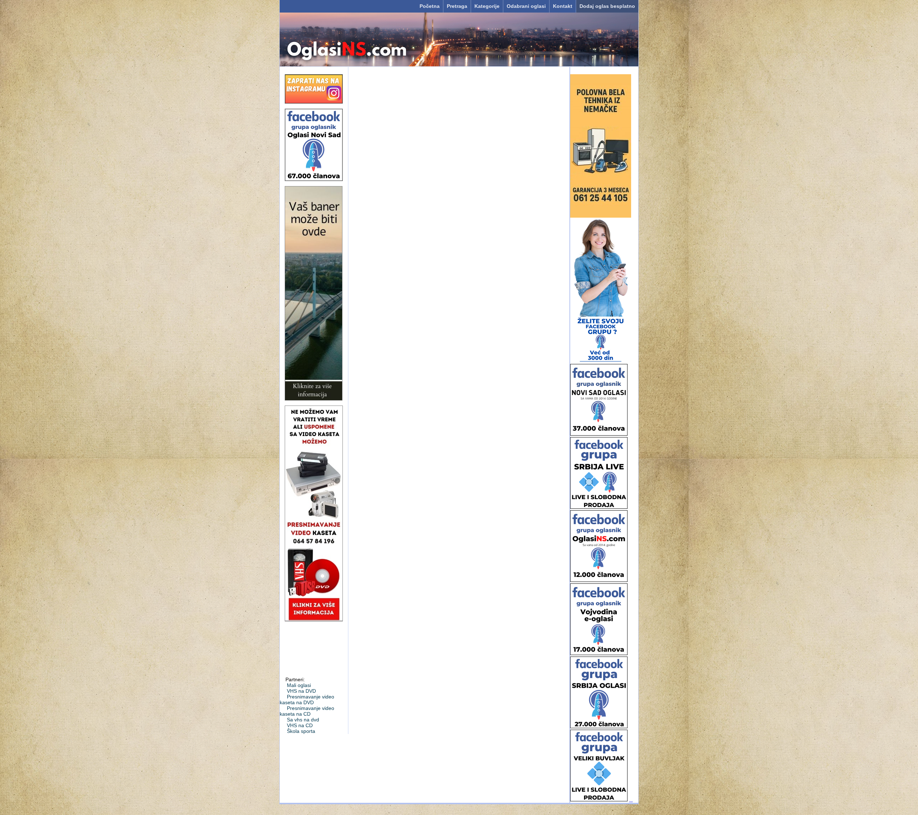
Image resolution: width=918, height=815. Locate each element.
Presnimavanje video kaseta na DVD (307, 699)
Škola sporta (301, 731)
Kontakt (562, 6)
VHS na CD (300, 725)
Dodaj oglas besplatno (607, 6)
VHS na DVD (301, 691)
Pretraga (457, 6)
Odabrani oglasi (526, 6)
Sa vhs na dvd (303, 719)
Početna (430, 6)
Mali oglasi (299, 685)
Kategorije (487, 6)
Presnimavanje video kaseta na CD (307, 711)
